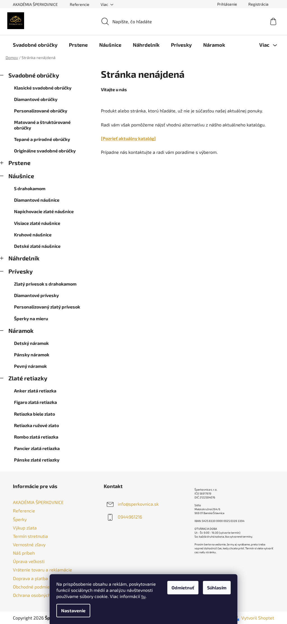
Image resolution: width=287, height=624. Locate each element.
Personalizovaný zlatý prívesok (47, 306)
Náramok (21, 330)
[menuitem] (35, 44)
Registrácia (258, 4)
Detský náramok (31, 343)
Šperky (20, 519)
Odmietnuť (183, 587)
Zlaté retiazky (27, 378)
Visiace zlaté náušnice (37, 223)
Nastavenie (73, 610)
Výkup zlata (25, 527)
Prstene (19, 162)
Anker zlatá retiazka (35, 390)
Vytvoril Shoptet (257, 617)
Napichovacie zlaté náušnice (44, 211)
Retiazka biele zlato (34, 413)
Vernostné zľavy (29, 544)
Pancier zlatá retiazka (37, 448)
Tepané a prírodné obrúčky (42, 139)
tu (143, 596)
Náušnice (21, 175)
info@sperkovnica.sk (138, 504)
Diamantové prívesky (36, 295)
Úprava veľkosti (29, 561)
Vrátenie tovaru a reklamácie (42, 569)
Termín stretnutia (30, 536)
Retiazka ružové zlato (36, 425)
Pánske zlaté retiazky (36, 459)
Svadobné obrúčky (33, 75)
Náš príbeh (24, 552)
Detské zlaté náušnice (37, 246)
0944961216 (130, 516)
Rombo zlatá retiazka (36, 436)
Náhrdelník (24, 258)
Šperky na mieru (31, 318)
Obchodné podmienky (35, 586)
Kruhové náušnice (33, 234)
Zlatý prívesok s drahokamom (45, 283)
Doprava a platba (30, 578)
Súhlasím (216, 587)
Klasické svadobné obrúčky (42, 87)
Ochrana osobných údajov (39, 595)
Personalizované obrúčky (40, 110)
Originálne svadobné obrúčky (45, 150)
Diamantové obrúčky (35, 99)
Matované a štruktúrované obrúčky (42, 124)
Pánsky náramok (31, 354)
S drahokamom (29, 188)
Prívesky (20, 271)
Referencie (79, 4)
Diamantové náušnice (36, 199)
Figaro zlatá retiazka (35, 402)
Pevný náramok (30, 366)
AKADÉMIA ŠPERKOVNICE (35, 4)
